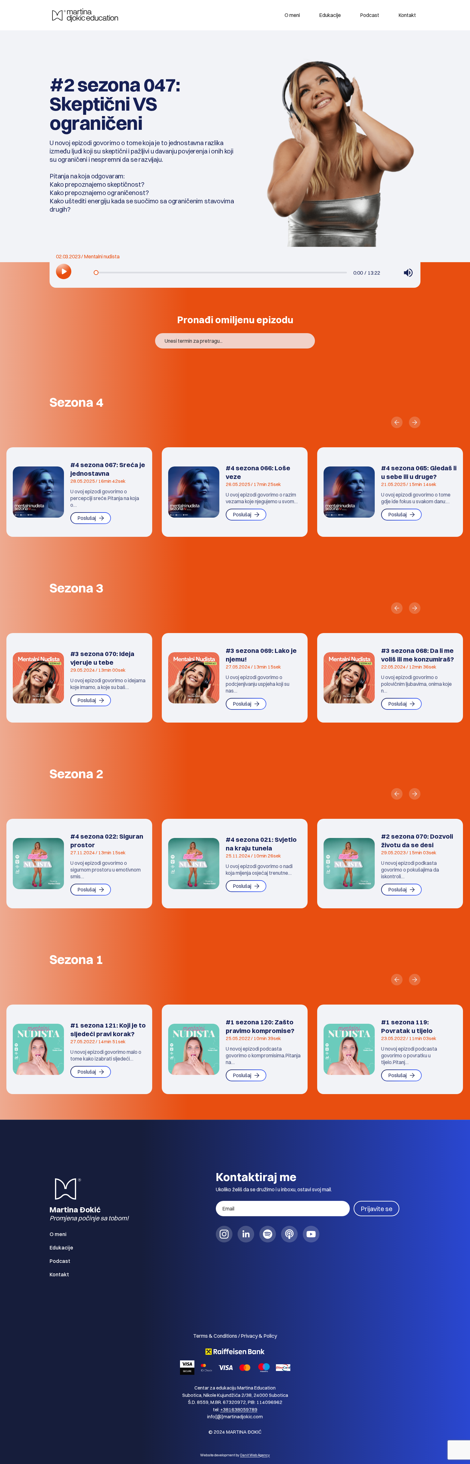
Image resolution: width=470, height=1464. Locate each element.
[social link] (224, 1234)
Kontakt (407, 15)
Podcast (369, 15)
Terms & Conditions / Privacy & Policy (235, 1336)
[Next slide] (414, 422)
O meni (292, 15)
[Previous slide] (397, 422)
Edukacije (330, 15)
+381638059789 (238, 1409)
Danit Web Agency (255, 1455)
